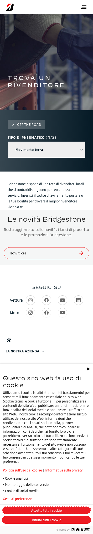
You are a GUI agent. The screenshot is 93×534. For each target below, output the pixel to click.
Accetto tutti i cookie (46, 510)
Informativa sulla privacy (64, 470)
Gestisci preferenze (17, 499)
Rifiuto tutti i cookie (46, 520)
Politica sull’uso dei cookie (22, 470)
